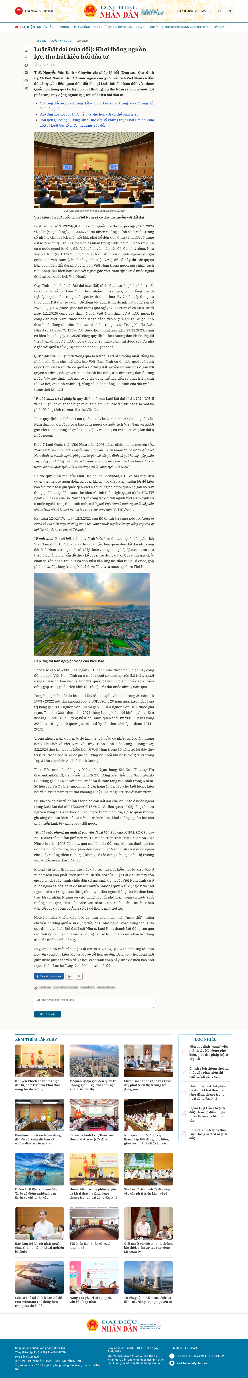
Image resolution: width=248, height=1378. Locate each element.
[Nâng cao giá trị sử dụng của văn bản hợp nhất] (94, 1277)
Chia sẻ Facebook (50, 976)
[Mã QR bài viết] (26, 88)
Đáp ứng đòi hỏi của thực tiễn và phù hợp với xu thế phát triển (89, 114)
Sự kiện (28, 27)
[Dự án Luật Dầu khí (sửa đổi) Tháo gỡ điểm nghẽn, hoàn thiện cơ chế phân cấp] (39, 1169)
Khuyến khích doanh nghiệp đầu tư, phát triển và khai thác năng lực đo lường (37, 1085)
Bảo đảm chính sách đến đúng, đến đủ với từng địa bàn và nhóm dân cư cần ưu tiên (38, 1139)
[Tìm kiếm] (219, 11)
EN (229, 11)
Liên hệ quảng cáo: (183, 1348)
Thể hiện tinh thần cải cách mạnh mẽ (90, 1245)
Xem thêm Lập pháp (36, 1039)
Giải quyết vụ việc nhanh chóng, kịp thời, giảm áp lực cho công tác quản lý (148, 1248)
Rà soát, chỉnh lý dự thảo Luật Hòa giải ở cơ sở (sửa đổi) (92, 1137)
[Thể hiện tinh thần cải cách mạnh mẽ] (94, 1223)
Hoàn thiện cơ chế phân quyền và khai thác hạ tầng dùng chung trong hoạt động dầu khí (93, 1193)
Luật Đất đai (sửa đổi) (66, 987)
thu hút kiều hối (106, 987)
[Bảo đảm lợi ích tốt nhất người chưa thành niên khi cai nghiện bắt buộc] (39, 1223)
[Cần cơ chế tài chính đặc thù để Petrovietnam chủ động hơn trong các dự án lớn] (39, 1277)
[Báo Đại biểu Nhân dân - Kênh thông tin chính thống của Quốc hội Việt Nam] (124, 10)
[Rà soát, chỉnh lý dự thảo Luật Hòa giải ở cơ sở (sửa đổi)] (94, 1115)
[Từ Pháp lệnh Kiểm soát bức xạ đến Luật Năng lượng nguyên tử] (148, 1277)
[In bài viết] (26, 80)
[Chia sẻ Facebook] (26, 65)
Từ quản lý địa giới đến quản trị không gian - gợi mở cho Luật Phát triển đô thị (93, 1085)
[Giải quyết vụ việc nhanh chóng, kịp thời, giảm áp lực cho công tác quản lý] (148, 1223)
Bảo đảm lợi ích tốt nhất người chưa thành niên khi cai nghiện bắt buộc (39, 1248)
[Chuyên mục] (19, 11)
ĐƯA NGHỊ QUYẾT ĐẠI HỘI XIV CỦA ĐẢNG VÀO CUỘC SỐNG (151, 27)
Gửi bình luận (48, 1014)
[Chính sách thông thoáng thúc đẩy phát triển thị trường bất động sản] (148, 1061)
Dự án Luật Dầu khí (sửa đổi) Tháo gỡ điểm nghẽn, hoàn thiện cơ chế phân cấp (36, 1193)
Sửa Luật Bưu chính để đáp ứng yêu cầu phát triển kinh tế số (147, 1191)
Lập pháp (82, 40)
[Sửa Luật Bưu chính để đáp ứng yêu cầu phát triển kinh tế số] (148, 1169)
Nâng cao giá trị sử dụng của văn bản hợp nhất (91, 1300)
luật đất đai (87, 987)
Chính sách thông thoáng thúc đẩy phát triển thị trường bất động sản (147, 1085)
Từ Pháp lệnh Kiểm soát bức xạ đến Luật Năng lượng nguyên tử (148, 1300)
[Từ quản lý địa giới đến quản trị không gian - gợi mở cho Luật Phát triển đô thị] (94, 1061)
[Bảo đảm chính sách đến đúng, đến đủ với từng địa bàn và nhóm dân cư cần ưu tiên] (39, 1115)
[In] (69, 976)
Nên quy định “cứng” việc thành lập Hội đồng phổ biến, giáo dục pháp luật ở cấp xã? (146, 1139)
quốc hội (45, 987)
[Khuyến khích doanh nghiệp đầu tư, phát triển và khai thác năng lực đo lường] (39, 1061)
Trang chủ (40, 40)
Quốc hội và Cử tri (61, 40)
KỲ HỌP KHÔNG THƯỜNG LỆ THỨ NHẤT (217, 27)
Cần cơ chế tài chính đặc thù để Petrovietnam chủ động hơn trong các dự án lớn (38, 1302)
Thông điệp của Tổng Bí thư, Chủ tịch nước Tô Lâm (74, 27)
